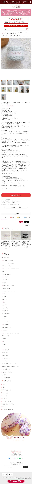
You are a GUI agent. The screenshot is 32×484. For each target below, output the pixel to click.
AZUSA (4, 299)
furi (4, 302)
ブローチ (5, 319)
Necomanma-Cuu (7, 274)
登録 (25, 466)
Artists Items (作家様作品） (7, 265)
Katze (4, 282)
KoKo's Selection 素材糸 (8, 263)
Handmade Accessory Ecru (9, 291)
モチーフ (5, 347)
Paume (4, 271)
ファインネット (6, 358)
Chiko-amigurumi (7, 288)
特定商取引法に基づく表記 (8, 404)
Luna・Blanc (6, 279)
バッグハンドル (6, 349)
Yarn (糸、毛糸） (5, 257)
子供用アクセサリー (7, 313)
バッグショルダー (6, 352)
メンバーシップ (6, 392)
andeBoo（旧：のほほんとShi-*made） (11, 268)
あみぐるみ (5, 307)
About (4, 384)
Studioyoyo (5, 277)
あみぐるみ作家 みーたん (8, 285)
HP (3, 406)
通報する (27, 225)
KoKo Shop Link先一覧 (8, 409)
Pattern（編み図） (6, 335)
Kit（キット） (5, 330)
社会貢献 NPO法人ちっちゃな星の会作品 (10, 366)
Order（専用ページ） (6, 369)
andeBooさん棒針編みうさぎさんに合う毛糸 (12, 333)
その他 (4, 361)
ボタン (4, 344)
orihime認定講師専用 (7, 390)
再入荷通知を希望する (16, 195)
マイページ (5, 395)
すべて (5, 217)
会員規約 (29, 478)
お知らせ (4, 375)
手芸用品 (4, 338)
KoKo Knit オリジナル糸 (8, 260)
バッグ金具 (5, 355)
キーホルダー (6, 324)
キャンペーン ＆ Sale (7, 372)
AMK (4, 293)
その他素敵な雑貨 (6, 327)
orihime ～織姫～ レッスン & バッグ (9, 363)
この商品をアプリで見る (16, 207)
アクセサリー (6, 310)
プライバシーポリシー (7, 401)
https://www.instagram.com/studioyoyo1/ (10, 150)
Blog (4, 387)
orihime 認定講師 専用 (6, 377)
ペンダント (5, 321)
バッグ (4, 305)
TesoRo (4, 296)
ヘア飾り (5, 316)
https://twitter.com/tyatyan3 (17, 152)
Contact (4, 398)
